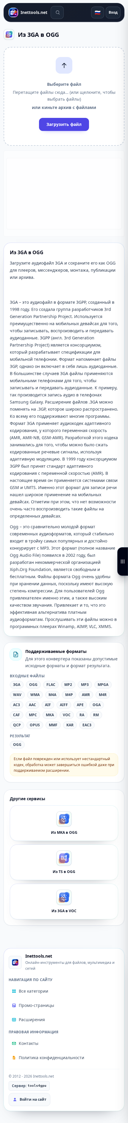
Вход (113, 12)
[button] (64, 96)
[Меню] (122, 561)
